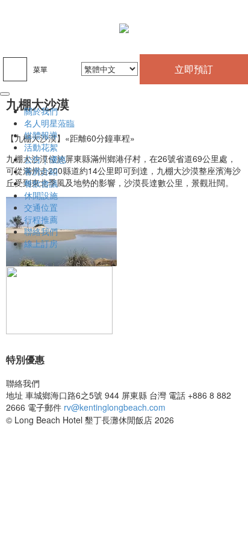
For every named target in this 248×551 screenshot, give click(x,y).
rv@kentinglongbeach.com (115, 407)
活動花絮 (41, 147)
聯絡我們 (41, 231)
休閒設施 (41, 195)
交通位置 (41, 207)
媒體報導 (41, 135)
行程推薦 (41, 219)
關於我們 (41, 111)
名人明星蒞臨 (49, 123)
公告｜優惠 (45, 159)
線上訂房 (41, 243)
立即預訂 (194, 69)
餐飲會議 (41, 183)
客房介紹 (41, 171)
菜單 (40, 69)
